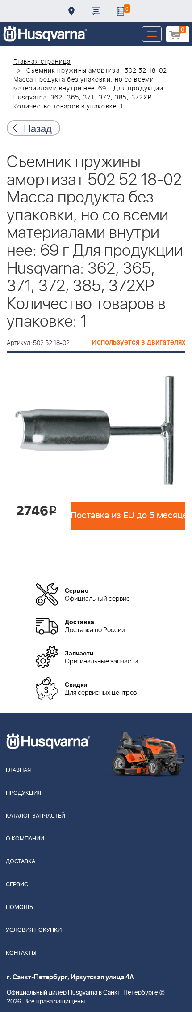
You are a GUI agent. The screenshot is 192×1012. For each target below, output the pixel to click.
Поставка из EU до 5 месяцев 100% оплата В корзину (128, 515)
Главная (18, 770)
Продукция (23, 793)
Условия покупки (34, 930)
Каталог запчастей (35, 816)
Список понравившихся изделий (120, 11)
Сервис (17, 884)
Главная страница (42, 61)
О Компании (25, 839)
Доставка (71, 11)
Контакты (96, 11)
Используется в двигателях (138, 342)
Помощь (19, 907)
